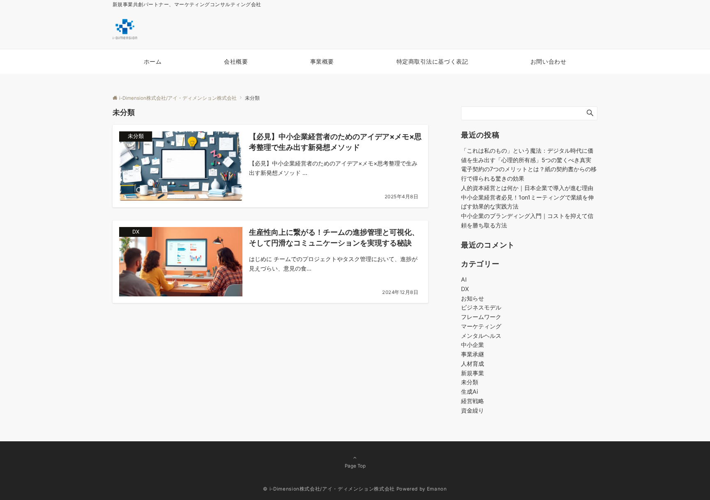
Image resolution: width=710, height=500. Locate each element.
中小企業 (472, 344)
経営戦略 (472, 400)
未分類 (469, 381)
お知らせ (472, 298)
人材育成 (472, 363)
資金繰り (472, 410)
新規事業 (472, 372)
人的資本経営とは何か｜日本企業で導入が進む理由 (527, 187)
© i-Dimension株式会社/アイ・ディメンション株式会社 (328, 489)
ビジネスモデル (481, 307)
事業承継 (472, 354)
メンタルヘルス (481, 335)
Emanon (437, 489)
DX (465, 288)
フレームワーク (481, 316)
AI (464, 279)
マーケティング (481, 326)
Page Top (355, 466)
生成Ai (469, 391)
